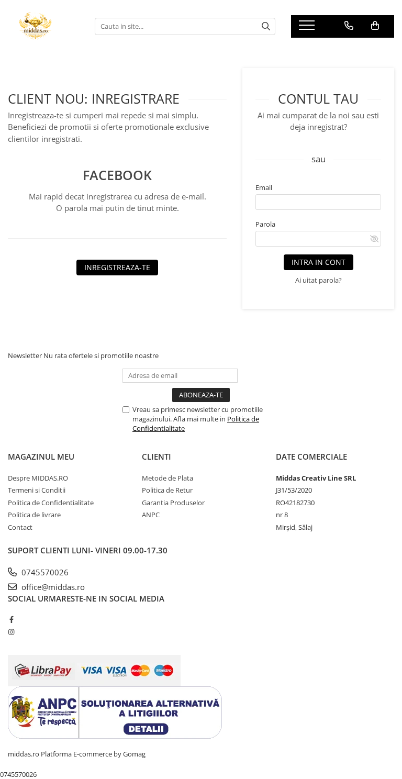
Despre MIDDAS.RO (38, 478)
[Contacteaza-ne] (349, 25)
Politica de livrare (34, 514)
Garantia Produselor (173, 502)
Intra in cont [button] (318, 262)
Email (263, 187)
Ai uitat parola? (318, 280)
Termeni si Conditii (36, 490)
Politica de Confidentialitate (51, 502)
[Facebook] (11, 619)
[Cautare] (265, 26)
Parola (265, 224)
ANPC (151, 514)
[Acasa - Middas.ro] (43, 26)
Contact (20, 527)
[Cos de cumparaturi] (375, 25)
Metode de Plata (167, 478)
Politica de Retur (167, 490)
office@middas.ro (52, 587)
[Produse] (308, 28)
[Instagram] (11, 632)
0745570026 (44, 572)
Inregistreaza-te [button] (117, 267)
